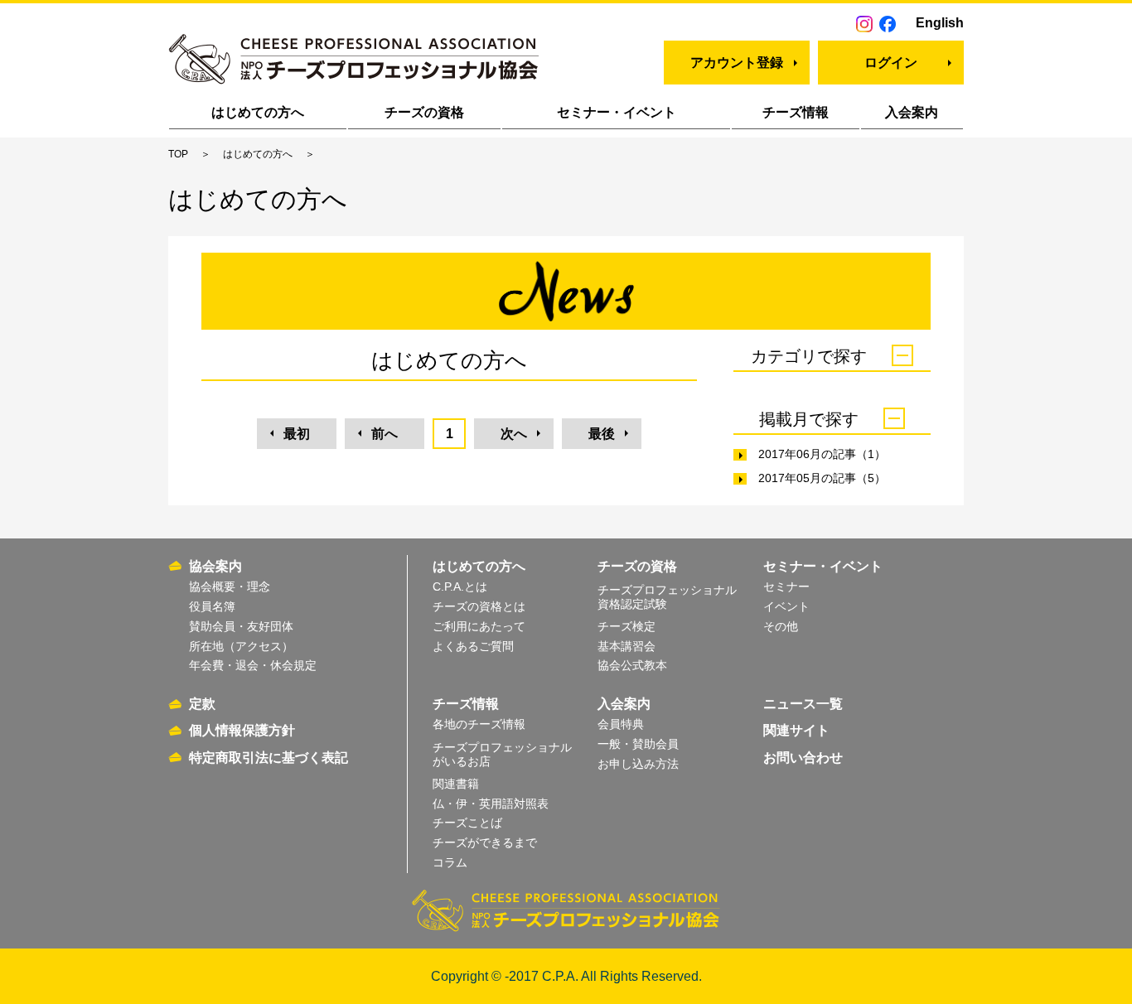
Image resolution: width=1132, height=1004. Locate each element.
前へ (384, 434)
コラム (450, 862)
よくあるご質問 (473, 646)
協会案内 (215, 566)
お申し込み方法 (638, 763)
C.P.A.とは (460, 586)
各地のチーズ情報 (479, 724)
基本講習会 (626, 646)
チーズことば (467, 822)
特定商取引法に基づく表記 (268, 758)
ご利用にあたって (479, 626)
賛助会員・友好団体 (241, 626)
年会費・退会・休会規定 (253, 665)
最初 (296, 434)
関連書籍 (456, 783)
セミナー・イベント (616, 112)
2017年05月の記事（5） (822, 478)
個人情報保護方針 (242, 730)
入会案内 (911, 112)
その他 (780, 626)
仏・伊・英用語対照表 (491, 803)
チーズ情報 (795, 112)
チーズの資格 (424, 112)
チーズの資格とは (479, 606)
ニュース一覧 (803, 704)
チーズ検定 (626, 626)
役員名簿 (212, 606)
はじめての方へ (257, 112)
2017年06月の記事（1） (822, 454)
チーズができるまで (485, 842)
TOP (178, 154)
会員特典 (620, 724)
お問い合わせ (803, 758)
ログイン (890, 63)
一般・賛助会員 (638, 744)
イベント (786, 606)
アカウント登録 (736, 63)
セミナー (786, 586)
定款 (202, 704)
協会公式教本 (632, 665)
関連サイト (796, 730)
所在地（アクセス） (241, 646)
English (940, 23)
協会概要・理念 (229, 586)
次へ (514, 434)
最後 (601, 434)
